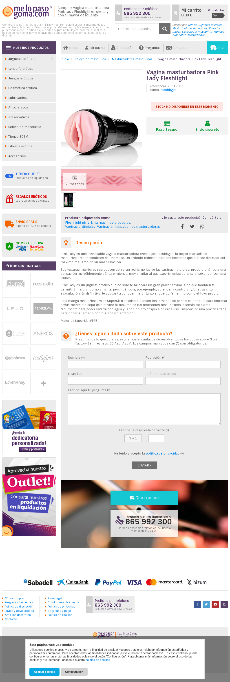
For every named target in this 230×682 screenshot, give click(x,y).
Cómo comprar (14, 598)
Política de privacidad (61, 606)
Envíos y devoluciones (19, 611)
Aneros (43, 333)
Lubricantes (17, 98)
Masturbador (196, 35)
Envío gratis (26, 222)
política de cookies (98, 660)
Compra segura (29, 243)
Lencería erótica (20, 69)
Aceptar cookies (44, 671)
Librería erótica (20, 146)
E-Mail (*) (75, 374)
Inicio (65, 59)
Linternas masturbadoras (110, 223)
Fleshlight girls (77, 223)
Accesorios (17, 156)
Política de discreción (19, 606)
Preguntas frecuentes (19, 602)
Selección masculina (90, 59)
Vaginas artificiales (80, 227)
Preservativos (18, 117)
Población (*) (155, 358)
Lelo (15, 308)
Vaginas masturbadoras (141, 227)
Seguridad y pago (59, 611)
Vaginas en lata (109, 227)
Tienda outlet (28, 174)
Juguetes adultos (43, 383)
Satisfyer (43, 358)
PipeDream (15, 358)
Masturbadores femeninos (189, 28)
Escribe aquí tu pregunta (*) (89, 390)
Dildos (192, 25)
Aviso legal (55, 598)
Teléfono (160, 374)
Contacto (11, 619)
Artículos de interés (18, 615)
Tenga (43, 308)
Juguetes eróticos (22, 59)
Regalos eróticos (31, 197)
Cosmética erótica (22, 88)
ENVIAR (144, 465)
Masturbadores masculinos (132, 59)
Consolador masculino (197, 32)
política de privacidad (162, 453)
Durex (15, 284)
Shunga (15, 333)
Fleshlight (168, 90)
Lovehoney (15, 383)
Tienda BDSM (18, 137)
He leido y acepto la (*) (148, 453)
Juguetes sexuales (210, 25)
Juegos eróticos (20, 78)
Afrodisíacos (18, 107)
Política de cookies (60, 615)
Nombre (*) (76, 358)
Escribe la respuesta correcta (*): (144, 430)
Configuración (74, 671)
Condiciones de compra (63, 602)
